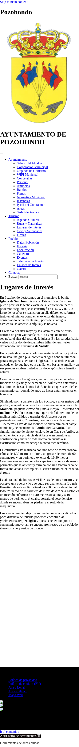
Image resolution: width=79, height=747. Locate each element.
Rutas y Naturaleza (29, 223)
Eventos (22, 257)
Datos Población (28, 242)
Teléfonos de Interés (30, 261)
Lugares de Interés (29, 227)
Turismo (13, 216)
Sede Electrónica (28, 212)
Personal (22, 182)
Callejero (23, 253)
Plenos (21, 193)
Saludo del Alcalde (29, 163)
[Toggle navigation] (1, 153)
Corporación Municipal (32, 167)
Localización (25, 250)
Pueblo (13, 238)
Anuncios (23, 186)
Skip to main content (13, 2)
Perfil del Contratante (31, 204)
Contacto (14, 272)
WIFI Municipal (27, 174)
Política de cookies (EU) (24, 683)
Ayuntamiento (17, 159)
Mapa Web (15, 695)
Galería (22, 269)
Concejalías (24, 178)
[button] (20, 736)
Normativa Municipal (31, 197)
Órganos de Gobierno (31, 171)
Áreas (21, 208)
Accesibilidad (17, 691)
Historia (22, 246)
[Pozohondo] (38, 124)
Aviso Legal (16, 687)
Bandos (22, 189)
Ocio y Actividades (29, 231)
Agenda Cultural (28, 220)
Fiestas (21, 235)
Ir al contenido (9, 731)
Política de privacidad (22, 680)
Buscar (13, 276)
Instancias (23, 201)
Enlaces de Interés (29, 265)
